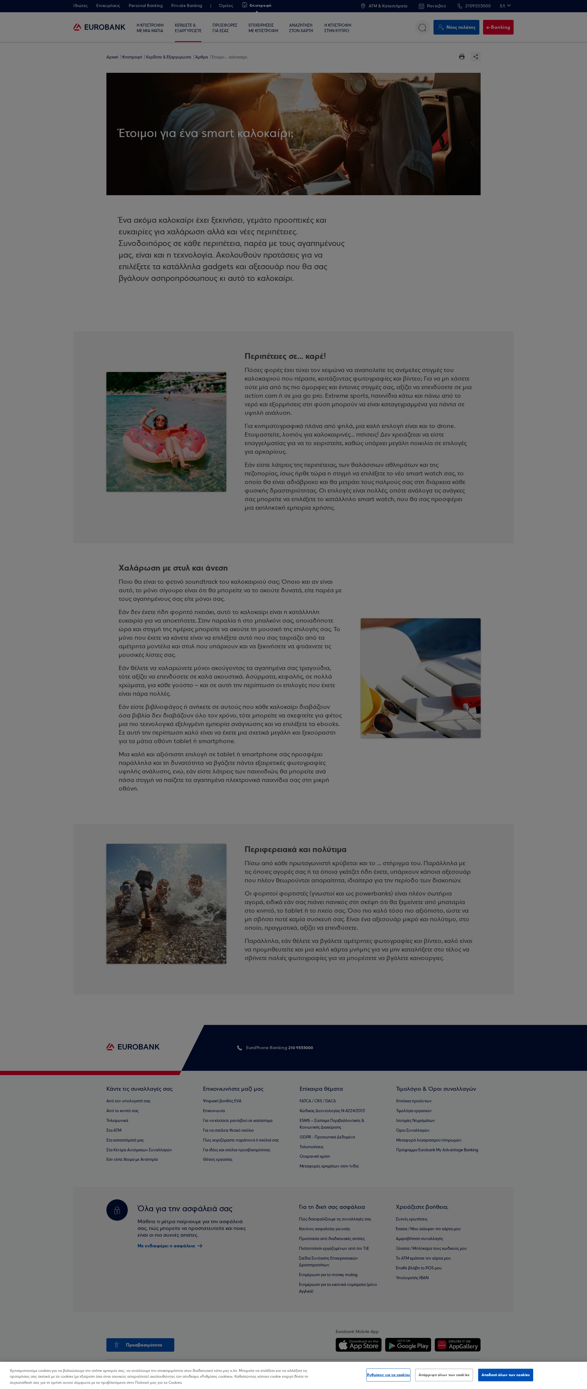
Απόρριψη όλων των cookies (444, 1374)
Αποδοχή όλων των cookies (506, 1374)
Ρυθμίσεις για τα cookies (388, 1374)
